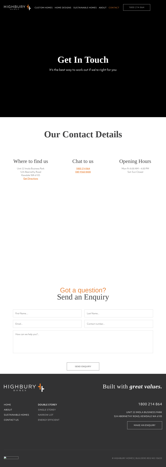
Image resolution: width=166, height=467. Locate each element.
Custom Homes (44, 8)
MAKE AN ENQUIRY (144, 425)
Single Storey (47, 409)
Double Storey (47, 404)
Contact (114, 8)
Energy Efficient (49, 419)
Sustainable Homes (85, 8)
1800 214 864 (136, 7)
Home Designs (63, 8)
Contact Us (11, 419)
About (103, 8)
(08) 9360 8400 (83, 171)
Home (7, 404)
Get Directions (30, 178)
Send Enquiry (83, 366)
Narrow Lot (45, 414)
